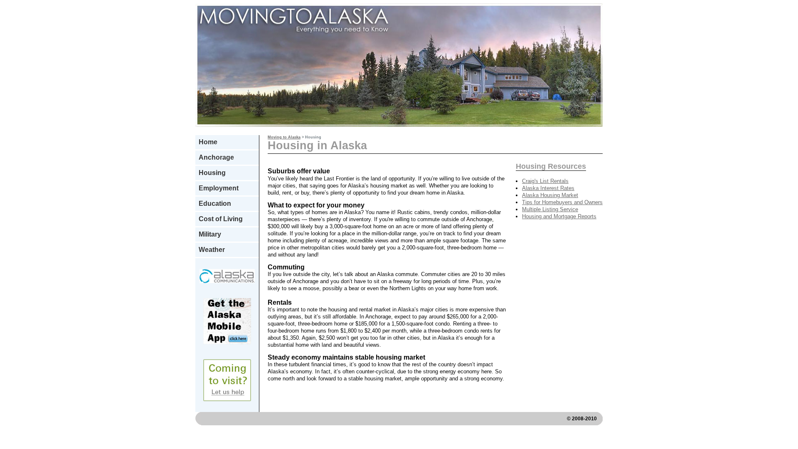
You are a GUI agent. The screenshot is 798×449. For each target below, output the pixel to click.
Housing (212, 172)
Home (208, 142)
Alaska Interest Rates (548, 188)
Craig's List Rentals (545, 181)
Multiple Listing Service (550, 209)
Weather (212, 249)
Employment (219, 188)
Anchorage (216, 157)
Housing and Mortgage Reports (559, 216)
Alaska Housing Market (550, 195)
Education (215, 203)
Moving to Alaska (284, 137)
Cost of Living (221, 218)
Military (210, 234)
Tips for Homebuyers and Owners (562, 202)
